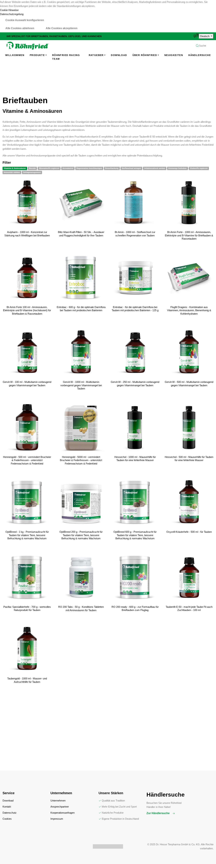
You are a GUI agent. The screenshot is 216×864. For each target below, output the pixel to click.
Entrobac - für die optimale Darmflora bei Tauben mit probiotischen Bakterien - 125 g (135, 309)
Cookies (7, 818)
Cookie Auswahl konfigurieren (24, 20)
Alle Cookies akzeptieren (61, 28)
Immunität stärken (12, 172)
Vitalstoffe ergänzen (199, 168)
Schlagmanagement (32, 172)
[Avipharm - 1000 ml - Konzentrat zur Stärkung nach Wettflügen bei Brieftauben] (27, 202)
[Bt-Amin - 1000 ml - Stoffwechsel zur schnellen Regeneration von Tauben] (135, 202)
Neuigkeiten (173, 55)
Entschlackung (111, 168)
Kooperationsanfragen (62, 812)
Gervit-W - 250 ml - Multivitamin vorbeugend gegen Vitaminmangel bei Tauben (135, 383)
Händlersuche (199, 55)
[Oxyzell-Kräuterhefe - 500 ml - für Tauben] (189, 502)
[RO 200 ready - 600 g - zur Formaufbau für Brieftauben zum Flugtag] (135, 577)
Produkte (37, 55)
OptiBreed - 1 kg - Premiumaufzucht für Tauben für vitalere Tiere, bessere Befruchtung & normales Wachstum (27, 535)
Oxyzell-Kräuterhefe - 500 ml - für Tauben (189, 531)
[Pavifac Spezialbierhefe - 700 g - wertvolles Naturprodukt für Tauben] (27, 577)
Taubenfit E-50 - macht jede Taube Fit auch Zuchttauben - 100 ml (189, 608)
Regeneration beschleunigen (89, 168)
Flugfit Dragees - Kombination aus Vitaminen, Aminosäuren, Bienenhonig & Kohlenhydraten (189, 310)
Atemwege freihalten (177, 168)
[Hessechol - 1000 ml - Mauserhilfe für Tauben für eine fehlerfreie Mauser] (135, 427)
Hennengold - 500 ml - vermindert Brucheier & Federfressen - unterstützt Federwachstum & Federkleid (27, 460)
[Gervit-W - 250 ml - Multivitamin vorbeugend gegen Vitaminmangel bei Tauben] (135, 352)
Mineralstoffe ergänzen (49, 168)
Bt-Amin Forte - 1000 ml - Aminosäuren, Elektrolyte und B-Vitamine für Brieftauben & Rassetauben (189, 235)
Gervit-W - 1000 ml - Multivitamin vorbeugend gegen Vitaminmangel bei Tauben (81, 385)
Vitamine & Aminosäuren (15, 168)
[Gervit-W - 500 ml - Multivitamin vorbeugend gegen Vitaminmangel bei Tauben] (189, 352)
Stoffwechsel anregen (131, 168)
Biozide (32, 168)
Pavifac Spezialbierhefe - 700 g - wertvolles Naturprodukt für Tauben (27, 608)
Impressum (56, 818)
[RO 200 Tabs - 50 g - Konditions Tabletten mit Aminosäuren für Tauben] (81, 577)
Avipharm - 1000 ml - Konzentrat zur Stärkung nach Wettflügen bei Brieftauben (27, 234)
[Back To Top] (206, 855)
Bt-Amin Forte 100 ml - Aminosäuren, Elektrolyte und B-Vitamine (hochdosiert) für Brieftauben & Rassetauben (27, 310)
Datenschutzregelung (11, 14)
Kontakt (7, 806)
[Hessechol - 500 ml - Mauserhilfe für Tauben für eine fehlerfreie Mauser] (189, 427)
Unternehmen (57, 800)
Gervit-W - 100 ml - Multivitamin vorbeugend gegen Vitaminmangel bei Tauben (27, 383)
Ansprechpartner (59, 806)
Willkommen (14, 55)
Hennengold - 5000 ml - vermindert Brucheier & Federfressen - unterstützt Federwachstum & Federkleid (81, 460)
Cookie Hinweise (9, 10)
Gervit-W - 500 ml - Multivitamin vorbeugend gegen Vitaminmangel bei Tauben (189, 383)
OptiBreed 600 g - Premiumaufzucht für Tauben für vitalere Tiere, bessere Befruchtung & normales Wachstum (135, 535)
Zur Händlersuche (158, 813)
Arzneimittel (67, 168)
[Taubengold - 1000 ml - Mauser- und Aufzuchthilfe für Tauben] (27, 649)
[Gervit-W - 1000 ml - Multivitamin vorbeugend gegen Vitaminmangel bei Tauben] (81, 352)
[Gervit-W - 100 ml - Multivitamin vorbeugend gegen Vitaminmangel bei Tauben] (27, 352)
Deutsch (205, 36)
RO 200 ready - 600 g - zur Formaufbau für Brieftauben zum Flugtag (135, 608)
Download (119, 55)
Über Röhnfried (144, 55)
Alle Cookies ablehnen (19, 28)
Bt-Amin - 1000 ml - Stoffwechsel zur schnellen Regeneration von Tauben (135, 234)
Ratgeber (96, 55)
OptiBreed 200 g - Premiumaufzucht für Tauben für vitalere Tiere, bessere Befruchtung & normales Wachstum (81, 535)
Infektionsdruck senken (154, 168)
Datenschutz (10, 812)
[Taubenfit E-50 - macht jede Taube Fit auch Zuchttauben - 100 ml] (189, 577)
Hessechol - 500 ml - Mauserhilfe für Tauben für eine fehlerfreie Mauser (189, 459)
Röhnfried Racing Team (66, 57)
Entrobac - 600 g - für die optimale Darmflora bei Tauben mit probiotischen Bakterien (81, 309)
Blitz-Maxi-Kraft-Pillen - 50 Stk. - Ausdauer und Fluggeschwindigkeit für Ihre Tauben (81, 234)
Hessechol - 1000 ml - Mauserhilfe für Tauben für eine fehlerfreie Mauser (135, 459)
